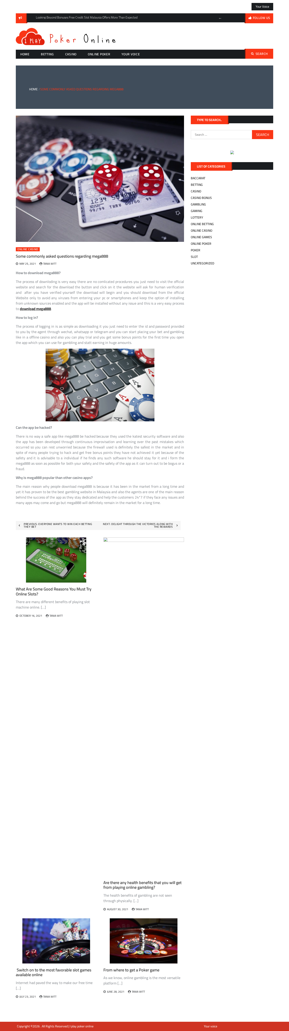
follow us (261, 18)
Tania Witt (49, 263)
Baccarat (198, 178)
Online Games (201, 237)
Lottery (197, 217)
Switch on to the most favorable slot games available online (53, 972)
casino (71, 54)
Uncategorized (202, 263)
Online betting (202, 224)
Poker (195, 250)
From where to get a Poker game (131, 970)
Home (25, 54)
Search (262, 54)
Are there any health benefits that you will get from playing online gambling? (142, 885)
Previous (220, 18)
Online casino (27, 249)
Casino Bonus (201, 197)
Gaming (196, 210)
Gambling (198, 204)
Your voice (262, 6)
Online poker (99, 54)
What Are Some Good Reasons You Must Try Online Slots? (53, 591)
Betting (47, 54)
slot (194, 256)
